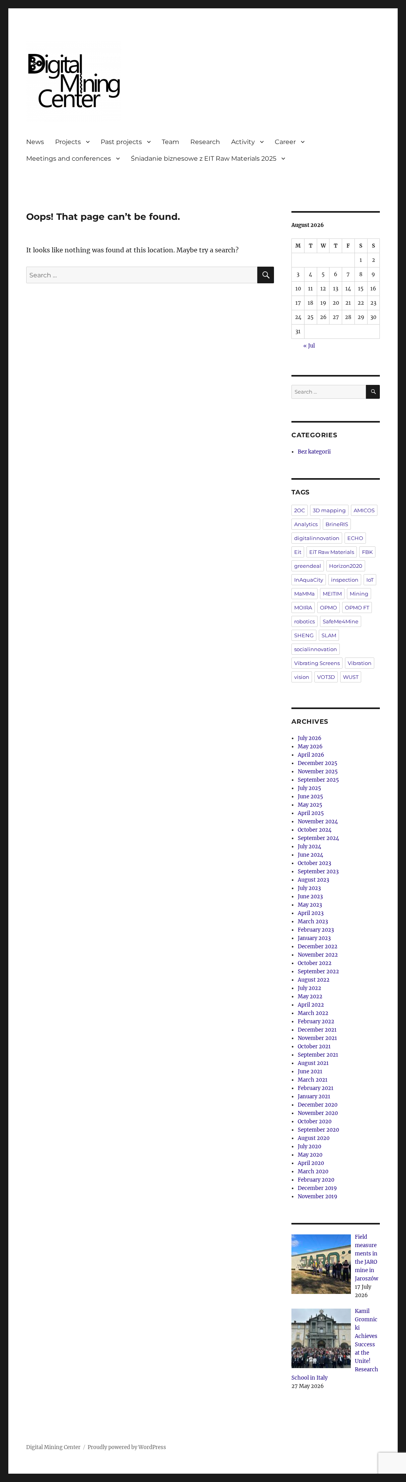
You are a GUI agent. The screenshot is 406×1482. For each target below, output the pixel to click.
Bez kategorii (314, 451)
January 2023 (314, 938)
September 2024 (318, 838)
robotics (304, 621)
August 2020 (313, 1138)
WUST (350, 677)
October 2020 (314, 1121)
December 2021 (317, 1029)
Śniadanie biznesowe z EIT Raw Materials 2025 (203, 158)
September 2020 (318, 1129)
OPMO (328, 607)
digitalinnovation (316, 538)
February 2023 (316, 929)
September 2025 (318, 780)
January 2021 (314, 1096)
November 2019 (317, 1196)
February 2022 (316, 1021)
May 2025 (310, 805)
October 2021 (314, 1046)
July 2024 (309, 846)
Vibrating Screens (317, 663)
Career (285, 142)
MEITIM (332, 593)
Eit (297, 552)
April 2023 (311, 913)
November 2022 (318, 954)
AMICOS (364, 510)
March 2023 (313, 921)
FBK (367, 552)
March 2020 (313, 1171)
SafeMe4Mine (340, 621)
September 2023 (318, 871)
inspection (344, 580)
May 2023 (310, 905)
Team (170, 142)
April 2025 (311, 813)
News (35, 142)
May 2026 (310, 746)
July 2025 (309, 788)
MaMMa (304, 593)
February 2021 (315, 1088)
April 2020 (311, 1163)
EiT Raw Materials (331, 552)
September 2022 (318, 971)
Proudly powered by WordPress (127, 1447)
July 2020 (309, 1146)
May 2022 (310, 996)
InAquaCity (308, 580)
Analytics (306, 524)
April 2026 (311, 755)
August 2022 (313, 979)
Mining (359, 593)
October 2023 (314, 863)
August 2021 (313, 1063)
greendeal (307, 566)
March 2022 (313, 1013)
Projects (68, 142)
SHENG (304, 635)
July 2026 (310, 738)
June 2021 (310, 1071)
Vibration (360, 663)
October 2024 (314, 830)
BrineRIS (337, 524)
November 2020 (318, 1113)
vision (301, 677)
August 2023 (313, 880)
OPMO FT (357, 607)
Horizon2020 (345, 566)
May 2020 (310, 1154)
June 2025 (310, 796)
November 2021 (317, 1038)
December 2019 (317, 1188)
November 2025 (318, 771)
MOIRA (303, 607)
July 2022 (309, 988)
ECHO (355, 538)
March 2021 (312, 1079)
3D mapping (329, 510)
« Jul (309, 345)
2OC (299, 510)
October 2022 (314, 963)
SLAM (329, 635)
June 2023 (310, 896)
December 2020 (317, 1104)
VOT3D (326, 677)
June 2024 (310, 855)
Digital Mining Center (53, 1447)
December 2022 (317, 946)
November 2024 (318, 821)
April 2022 (311, 1004)
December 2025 (317, 763)
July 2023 (309, 888)
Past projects (121, 142)
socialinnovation (315, 649)
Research (205, 142)
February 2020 (316, 1179)
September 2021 (318, 1054)
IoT (369, 580)
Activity (243, 142)
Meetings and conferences (68, 158)
